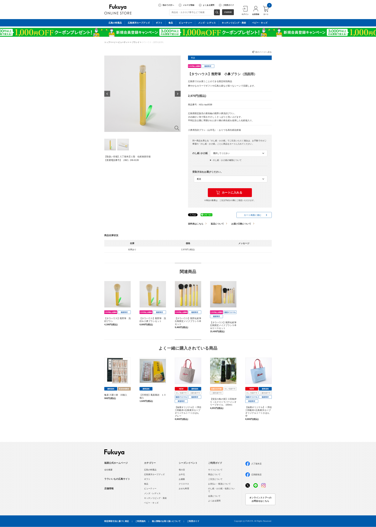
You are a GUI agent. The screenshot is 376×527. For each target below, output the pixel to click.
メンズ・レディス (207, 22)
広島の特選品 (115, 22)
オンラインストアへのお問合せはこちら (260, 499)
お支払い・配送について (219, 484)
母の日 (182, 470)
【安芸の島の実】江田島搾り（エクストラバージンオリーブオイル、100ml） (223, 402)
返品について (217, 223)
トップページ (110, 42)
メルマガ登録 (188, 5)
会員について (214, 496)
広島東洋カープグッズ (139, 22)
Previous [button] (107, 94)
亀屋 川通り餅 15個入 (115, 395)
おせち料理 (184, 488)
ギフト (159, 22)
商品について (214, 474)
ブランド (136, 42)
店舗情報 (109, 488)
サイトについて (215, 470)
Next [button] (178, 94)
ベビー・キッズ (259, 22)
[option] (142, 94)
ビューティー (185, 22)
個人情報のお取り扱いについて (166, 521)
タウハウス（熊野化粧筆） (153, 42)
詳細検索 (228, 12)
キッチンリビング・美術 (234, 22)
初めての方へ (168, 5)
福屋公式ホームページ (116, 463)
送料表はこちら (195, 223)
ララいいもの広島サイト (117, 479)
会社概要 (108, 470)
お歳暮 (182, 479)
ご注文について (215, 479)
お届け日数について (241, 223)
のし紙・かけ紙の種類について (227, 160)
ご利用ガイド (228, 5)
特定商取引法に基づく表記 (116, 521)
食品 (170, 22)
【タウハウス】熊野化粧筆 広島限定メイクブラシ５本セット (189, 321)
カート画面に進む (252, 215)
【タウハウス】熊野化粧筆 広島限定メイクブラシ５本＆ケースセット (224, 325)
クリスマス (184, 484)
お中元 (182, 474)
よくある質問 (208, 5)
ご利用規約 (140, 521)
